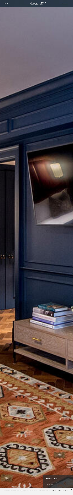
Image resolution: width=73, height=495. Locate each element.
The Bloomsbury (36, 3)
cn (5, 3)
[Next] (71, 248)
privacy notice (16, 492)
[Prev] (2, 248)
